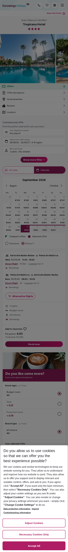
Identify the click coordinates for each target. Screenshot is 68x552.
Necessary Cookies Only (34, 534)
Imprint (35, 509)
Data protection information (16, 509)
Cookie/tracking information (17, 512)
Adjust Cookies (34, 523)
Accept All (34, 546)
